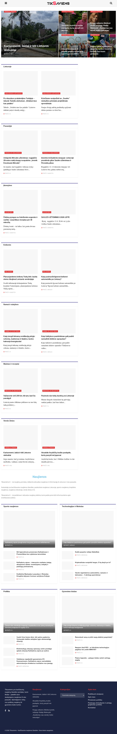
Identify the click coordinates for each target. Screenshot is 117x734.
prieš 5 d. (7, 173)
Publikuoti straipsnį (95, 694)
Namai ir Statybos (12, 331)
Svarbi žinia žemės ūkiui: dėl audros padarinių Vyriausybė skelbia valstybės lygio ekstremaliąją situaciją (34, 639)
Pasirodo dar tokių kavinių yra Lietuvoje (57, 396)
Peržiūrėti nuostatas (104, 725)
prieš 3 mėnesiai (81, 578)
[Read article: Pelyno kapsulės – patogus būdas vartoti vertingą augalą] (67, 661)
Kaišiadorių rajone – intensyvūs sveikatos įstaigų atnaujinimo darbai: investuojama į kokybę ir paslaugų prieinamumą (34, 564)
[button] (112, 702)
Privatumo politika (82, 730)
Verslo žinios (10, 11)
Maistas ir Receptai (13, 390)
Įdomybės (9, 212)
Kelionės (8, 271)
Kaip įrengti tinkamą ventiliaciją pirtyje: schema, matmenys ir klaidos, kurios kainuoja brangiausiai (19, 338)
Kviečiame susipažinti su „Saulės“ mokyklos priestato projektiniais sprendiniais (55, 100)
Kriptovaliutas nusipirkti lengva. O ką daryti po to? (93, 562)
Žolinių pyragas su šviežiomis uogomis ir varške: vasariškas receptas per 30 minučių (20, 219)
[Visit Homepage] (58, 3)
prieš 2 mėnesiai (81, 555)
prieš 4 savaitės (10, 292)
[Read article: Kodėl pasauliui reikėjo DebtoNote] (67, 555)
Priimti (67, 725)
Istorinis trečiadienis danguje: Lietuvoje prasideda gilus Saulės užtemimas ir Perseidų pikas (57, 160)
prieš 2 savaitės (10, 232)
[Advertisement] (99, 84)
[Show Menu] (6, 3)
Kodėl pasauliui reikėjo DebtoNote (87, 552)
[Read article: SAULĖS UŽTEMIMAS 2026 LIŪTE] (58, 202)
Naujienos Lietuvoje (13, 93)
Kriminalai (95, 35)
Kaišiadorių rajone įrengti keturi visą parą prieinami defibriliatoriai (27, 542)
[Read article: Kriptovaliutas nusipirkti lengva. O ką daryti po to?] (67, 566)
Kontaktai (92, 730)
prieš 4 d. (21, 644)
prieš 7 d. (45, 406)
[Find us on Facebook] (5, 710)
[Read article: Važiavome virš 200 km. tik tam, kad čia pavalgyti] (20, 380)
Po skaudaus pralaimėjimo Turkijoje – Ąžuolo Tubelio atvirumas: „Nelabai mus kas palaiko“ (20, 100)
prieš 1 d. (7, 351)
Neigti (86, 725)
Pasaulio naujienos (13, 153)
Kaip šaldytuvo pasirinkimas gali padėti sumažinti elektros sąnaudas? (87, 542)
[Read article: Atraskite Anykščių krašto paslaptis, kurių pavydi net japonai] (58, 437)
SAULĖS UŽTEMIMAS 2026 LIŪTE (55, 217)
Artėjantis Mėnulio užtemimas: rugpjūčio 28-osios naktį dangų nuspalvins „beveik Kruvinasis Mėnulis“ (20, 160)
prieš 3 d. (45, 114)
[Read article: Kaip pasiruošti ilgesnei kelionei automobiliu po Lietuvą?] (58, 261)
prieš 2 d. (7, 114)
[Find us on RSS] (9, 710)
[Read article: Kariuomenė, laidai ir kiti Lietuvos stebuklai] (20, 437)
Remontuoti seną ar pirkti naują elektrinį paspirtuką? (93, 637)
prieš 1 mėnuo (47, 289)
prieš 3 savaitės (47, 173)
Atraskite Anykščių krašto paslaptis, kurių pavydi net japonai (72, 28)
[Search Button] (111, 3)
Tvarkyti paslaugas (65, 718)
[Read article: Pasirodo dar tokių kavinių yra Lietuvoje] (58, 380)
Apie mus (91, 697)
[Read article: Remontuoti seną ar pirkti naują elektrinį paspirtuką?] (67, 640)
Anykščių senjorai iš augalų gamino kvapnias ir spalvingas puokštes (72, 51)
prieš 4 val (9, 54)
